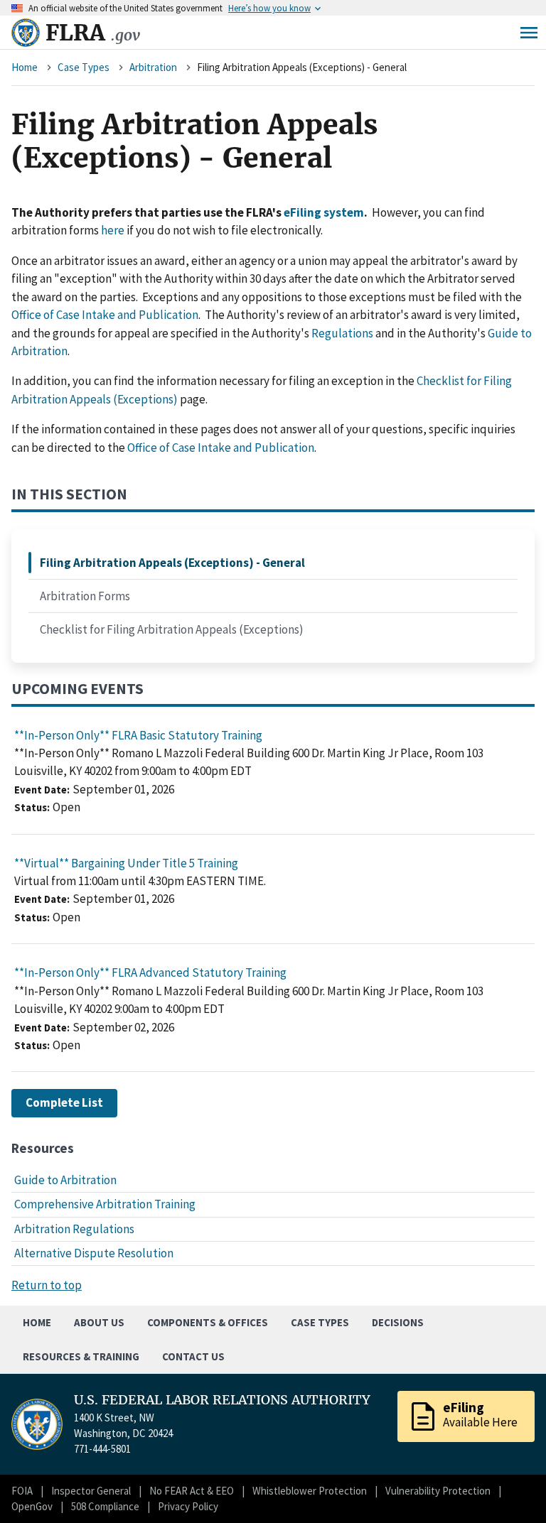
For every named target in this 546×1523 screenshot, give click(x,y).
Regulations (342, 333)
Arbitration (153, 67)
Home (24, 67)
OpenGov (32, 1506)
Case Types (83, 67)
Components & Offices (207, 1322)
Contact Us (193, 1356)
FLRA (93, 32)
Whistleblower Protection (309, 1490)
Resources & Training (81, 1356)
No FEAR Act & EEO (191, 1490)
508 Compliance (105, 1506)
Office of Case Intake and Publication (104, 315)
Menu (528, 32)
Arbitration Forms (85, 596)
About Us (99, 1322)
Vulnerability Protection (438, 1490)
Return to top (46, 1285)
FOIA (22, 1490)
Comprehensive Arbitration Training (105, 1204)
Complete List (64, 1102)
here (112, 230)
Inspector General (91, 1490)
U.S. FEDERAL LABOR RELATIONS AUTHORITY (222, 1400)
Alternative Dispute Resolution (93, 1253)
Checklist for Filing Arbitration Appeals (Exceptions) (172, 629)
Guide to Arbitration (65, 1180)
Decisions (398, 1322)
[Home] (25, 32)
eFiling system (324, 212)
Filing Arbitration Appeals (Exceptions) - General (172, 562)
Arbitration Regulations (74, 1229)
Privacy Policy (188, 1506)
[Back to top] (510, 1487)
